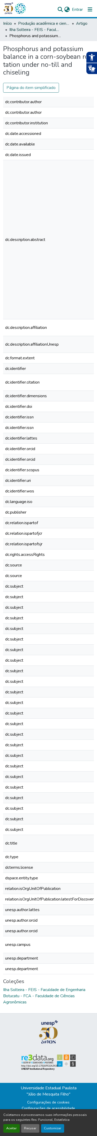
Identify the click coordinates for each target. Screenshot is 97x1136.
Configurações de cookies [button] (48, 1102)
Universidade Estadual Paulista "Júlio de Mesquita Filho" (49, 1091)
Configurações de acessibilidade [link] (48, 1108)
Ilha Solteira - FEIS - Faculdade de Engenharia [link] (35, 30)
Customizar (52, 1128)
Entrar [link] (77, 9)
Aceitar (11, 1128)
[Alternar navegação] (90, 9)
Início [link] (7, 23)
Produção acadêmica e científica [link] (44, 23)
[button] (20, 8)
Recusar (30, 1128)
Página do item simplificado (31, 88)
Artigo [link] (81, 23)
